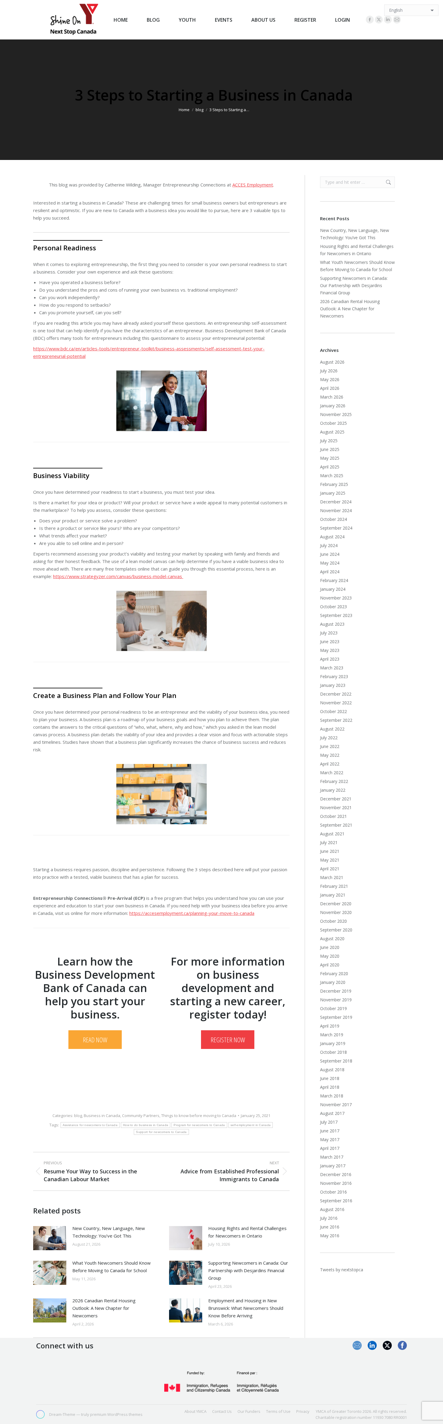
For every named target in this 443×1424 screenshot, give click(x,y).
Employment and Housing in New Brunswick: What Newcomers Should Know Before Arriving (245, 1308)
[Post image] (49, 1238)
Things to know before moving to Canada (198, 1115)
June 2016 (329, 1227)
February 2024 (334, 580)
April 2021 (329, 869)
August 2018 (332, 1069)
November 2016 (336, 1183)
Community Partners (140, 1115)
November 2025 (336, 414)
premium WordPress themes (116, 1414)
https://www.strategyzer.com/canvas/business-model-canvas (118, 576)
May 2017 (329, 1139)
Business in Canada (102, 1115)
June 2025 (329, 449)
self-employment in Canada (251, 1125)
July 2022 (329, 737)
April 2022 (329, 764)
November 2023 (336, 598)
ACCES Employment (252, 185)
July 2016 (329, 1218)
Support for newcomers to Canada (161, 1132)
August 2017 (332, 1113)
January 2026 (332, 405)
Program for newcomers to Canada (199, 1125)
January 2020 (332, 982)
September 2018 (336, 1061)
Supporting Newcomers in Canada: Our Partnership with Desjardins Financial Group (248, 1270)
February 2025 (334, 484)
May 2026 (329, 379)
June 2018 (329, 1078)
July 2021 (329, 842)
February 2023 (334, 676)
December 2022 (335, 694)
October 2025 (333, 423)
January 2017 (332, 1166)
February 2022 (334, 781)
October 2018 (333, 1052)
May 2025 (329, 458)
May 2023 (329, 650)
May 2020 (329, 956)
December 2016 (335, 1174)
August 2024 (332, 537)
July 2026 (329, 371)
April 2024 (329, 571)
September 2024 (336, 528)
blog (78, 1115)
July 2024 (329, 545)
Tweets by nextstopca (341, 1269)
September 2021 (336, 825)
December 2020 (335, 903)
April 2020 (329, 965)
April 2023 (329, 659)
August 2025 (332, 432)
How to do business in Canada (145, 1125)
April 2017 (329, 1148)
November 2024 (336, 510)
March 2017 (331, 1157)
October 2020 (333, 921)
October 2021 (333, 816)
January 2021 (332, 895)
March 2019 (331, 1034)
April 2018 (329, 1087)
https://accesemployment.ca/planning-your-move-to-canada (191, 913)
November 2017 (336, 1104)
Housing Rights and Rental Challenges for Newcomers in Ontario (247, 1232)
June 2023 (329, 641)
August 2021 (332, 834)
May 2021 (329, 860)
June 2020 (329, 947)
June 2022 (329, 746)
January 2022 (332, 790)
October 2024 (333, 519)
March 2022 (331, 772)
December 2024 (335, 502)
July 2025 (329, 440)
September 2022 (336, 720)
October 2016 (333, 1192)
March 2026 (331, 397)
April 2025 (329, 467)
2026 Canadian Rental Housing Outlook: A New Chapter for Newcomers (104, 1308)
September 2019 (336, 1017)
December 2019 (335, 991)
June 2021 (329, 851)
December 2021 (335, 799)
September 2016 (336, 1200)
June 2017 (329, 1131)
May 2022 (329, 755)
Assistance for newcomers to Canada (90, 1125)
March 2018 (331, 1096)
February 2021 (334, 886)
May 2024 (329, 563)
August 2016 (332, 1209)
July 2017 (329, 1122)
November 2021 (336, 807)
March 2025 (331, 475)
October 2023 (333, 606)
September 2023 (336, 615)
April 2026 (329, 388)
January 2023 (332, 685)
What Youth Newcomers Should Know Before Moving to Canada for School (111, 1266)
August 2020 (332, 938)
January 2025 (332, 493)
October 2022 (333, 711)
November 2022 (336, 703)
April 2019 (329, 1026)
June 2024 (329, 554)
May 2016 (329, 1235)
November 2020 (336, 912)
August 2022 (332, 729)
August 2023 (332, 624)
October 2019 (333, 1008)
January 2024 (332, 589)
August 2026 (332, 362)
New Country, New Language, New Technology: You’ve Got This (108, 1232)
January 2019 (332, 1043)
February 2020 (334, 973)
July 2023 (329, 633)
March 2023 (331, 668)
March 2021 (331, 877)
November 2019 (336, 1000)
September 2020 (336, 930)
